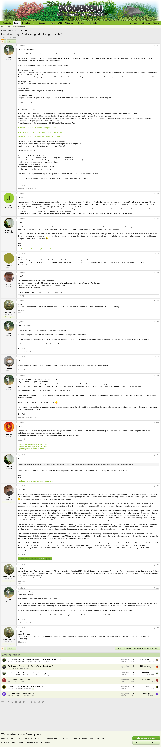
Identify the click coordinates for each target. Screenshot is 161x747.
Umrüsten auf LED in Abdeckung (22, 693)
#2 (158, 194)
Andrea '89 (151, 661)
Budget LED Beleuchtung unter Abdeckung (26, 686)
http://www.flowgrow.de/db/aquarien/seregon (31, 448)
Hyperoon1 (11, 661)
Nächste (10, 41)
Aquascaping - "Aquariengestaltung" (39, 661)
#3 (158, 218)
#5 (158, 272)
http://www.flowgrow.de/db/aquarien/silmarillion (32, 444)
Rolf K (5, 37)
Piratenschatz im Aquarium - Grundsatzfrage (27, 673)
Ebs (9, 668)
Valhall (10, 682)
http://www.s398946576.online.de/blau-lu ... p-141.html (39, 137)
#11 (157, 455)
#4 (158, 254)
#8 (158, 357)
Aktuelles (69, 23)
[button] (29, 23)
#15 (157, 628)
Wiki (60, 23)
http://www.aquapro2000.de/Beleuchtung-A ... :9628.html (40, 132)
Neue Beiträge (5, 27)
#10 (157, 422)
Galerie (81, 23)
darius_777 (11, 695)
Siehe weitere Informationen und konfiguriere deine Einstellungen (26, 742)
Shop (53, 23)
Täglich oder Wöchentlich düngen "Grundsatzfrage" (30, 666)
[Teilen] (154, 45)
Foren (16, 23)
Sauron (152, 668)
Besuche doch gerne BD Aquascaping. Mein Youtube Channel (36, 249)
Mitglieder (93, 23)
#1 (158, 45)
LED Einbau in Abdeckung (19, 679)
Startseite (7, 23)
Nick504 (10, 689)
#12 (157, 486)
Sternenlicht (11, 675)
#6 (158, 301)
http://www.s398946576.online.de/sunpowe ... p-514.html (40, 127)
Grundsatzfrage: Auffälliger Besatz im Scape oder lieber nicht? (35, 659)
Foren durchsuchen (18, 27)
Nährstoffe (27, 668)
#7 (158, 322)
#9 (158, 375)
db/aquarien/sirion (23, 450)
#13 (157, 565)
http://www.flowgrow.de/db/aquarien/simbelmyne (33, 446)
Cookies (24, 738)
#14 (157, 588)
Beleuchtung (29, 682)
